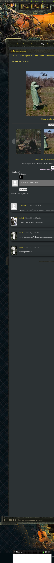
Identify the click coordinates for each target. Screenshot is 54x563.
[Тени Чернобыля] (35, 8)
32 (45, 159)
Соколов (23, 206)
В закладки (16, 1)
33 (47, 159)
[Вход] (21, 177)
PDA (22, 1)
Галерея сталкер (19, 51)
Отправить (23, 189)
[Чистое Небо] (45, 8)
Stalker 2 (15, 56)
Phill (21, 233)
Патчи (49, 44)
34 (49, 159)
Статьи (25, 44)
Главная (12, 44)
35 (51, 159)
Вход (35, 13)
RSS (27, 1)
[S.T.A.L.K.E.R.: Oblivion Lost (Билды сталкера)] (25, 8)
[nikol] (14, 221)
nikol (22, 218)
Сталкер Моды (40, 44)
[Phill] (14, 236)
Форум (19, 44)
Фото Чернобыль (26, 56)
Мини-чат (18, 552)
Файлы (32, 44)
